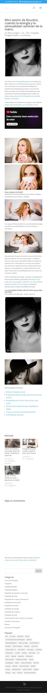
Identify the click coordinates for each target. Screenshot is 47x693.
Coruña (17, 653)
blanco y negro (23, 643)
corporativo (9, 653)
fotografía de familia (11, 606)
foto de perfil (10, 659)
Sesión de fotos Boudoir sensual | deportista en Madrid (12, 478)
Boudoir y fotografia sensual (15, 392)
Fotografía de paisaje (12, 609)
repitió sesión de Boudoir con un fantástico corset (21, 105)
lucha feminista (24, 666)
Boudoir (8, 646)
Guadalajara (9, 663)
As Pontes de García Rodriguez (15, 640)
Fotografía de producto (12, 612)
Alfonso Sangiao (13, 33)
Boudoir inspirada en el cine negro (16, 284)
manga (8, 669)
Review (7, 624)
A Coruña (12, 636)
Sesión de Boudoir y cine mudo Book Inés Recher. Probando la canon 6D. (12, 452)
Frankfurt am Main (21, 659)
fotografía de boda (11, 596)
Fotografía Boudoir (11, 35)
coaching (38, 650)
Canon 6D (34, 646)
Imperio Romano (26, 663)
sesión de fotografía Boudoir (20, 81)
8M (6, 636)
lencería (8, 666)
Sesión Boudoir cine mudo (15, 415)
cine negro (30, 650)
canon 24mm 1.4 (11, 650)
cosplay (24, 653)
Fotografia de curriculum (13, 602)
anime (27, 636)
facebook (21, 656)
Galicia (31, 659)
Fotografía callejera (11, 590)
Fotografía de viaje (11, 615)
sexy (13, 673)
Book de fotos (34, 643)
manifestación (16, 669)
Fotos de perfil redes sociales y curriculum (19, 618)
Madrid (33, 666)
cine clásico (21, 650)
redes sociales (27, 669)
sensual (8, 673)
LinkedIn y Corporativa (12, 621)
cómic (7, 656)
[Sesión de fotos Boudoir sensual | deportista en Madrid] (12, 470)
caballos (26, 646)
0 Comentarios (25, 35)
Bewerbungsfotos (11, 643)
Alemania (20, 636)
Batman (29, 640)
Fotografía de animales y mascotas (16, 593)
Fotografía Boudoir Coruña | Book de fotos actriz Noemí (29, 451)
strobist (19, 673)
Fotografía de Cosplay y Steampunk (16, 599)
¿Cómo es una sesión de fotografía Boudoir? (21, 412)
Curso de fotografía (11, 580)
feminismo (29, 656)
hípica (17, 663)
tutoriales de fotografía (12, 628)
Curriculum (32, 653)
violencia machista (29, 673)
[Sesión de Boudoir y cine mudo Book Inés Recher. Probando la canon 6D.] (12, 443)
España (13, 656)
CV (38, 653)
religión (36, 669)
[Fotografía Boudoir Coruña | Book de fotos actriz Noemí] (30, 443)
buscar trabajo (17, 646)
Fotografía (34, 33)
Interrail (36, 663)
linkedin (15, 666)
